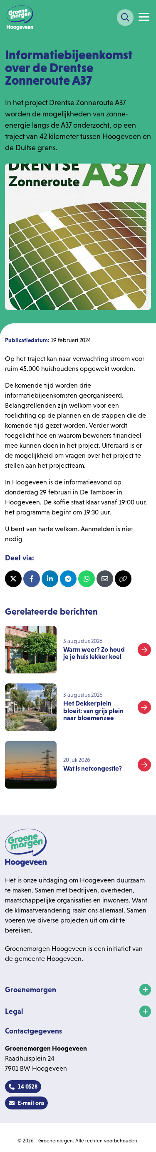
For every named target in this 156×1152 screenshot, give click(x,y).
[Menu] (144, 17)
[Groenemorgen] (20, 17)
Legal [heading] (14, 1011)
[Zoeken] (125, 17)
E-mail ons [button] (31, 1102)
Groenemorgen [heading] (30, 990)
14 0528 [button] (27, 1086)
